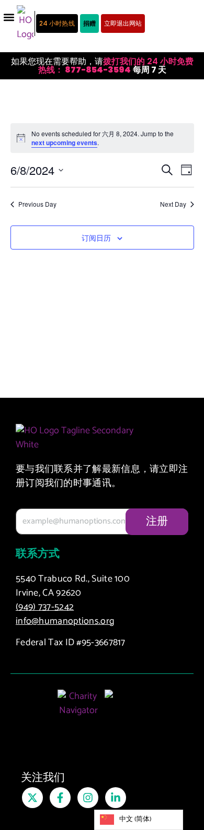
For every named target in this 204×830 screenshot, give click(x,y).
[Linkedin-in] (115, 797)
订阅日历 (96, 238)
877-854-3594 (97, 70)
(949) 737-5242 (45, 607)
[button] (8, 17)
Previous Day (37, 204)
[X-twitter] (32, 797)
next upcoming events (64, 142)
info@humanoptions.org (65, 621)
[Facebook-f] (60, 797)
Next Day (173, 204)
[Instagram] (87, 797)
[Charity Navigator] (78, 709)
